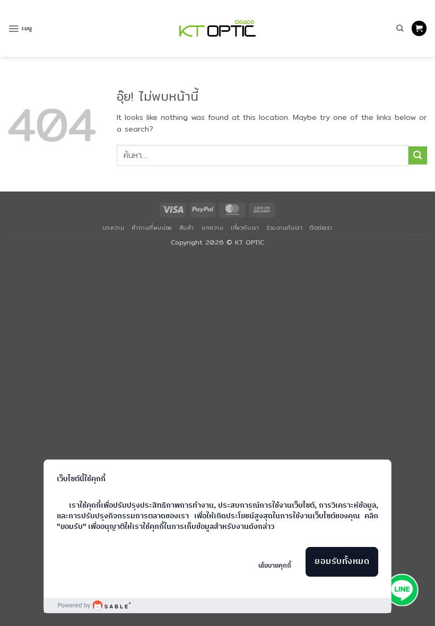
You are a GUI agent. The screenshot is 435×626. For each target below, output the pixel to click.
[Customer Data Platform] (217, 605)
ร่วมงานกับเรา (284, 227)
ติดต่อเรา (321, 227)
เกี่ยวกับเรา (245, 227)
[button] (20, 28)
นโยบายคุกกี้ (274, 566)
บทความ (113, 227)
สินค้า (187, 227)
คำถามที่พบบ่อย (152, 227)
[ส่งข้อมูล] (417, 155)
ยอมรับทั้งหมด (342, 561)
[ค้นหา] (399, 28)
